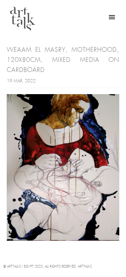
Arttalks (85, 267)
